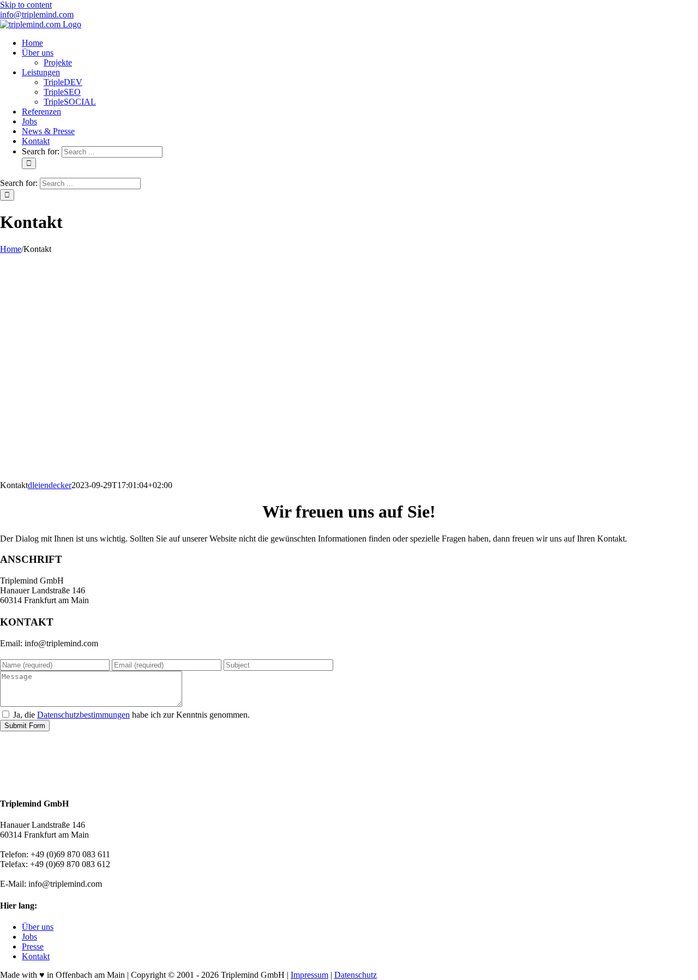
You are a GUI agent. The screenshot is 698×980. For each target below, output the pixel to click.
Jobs (29, 936)
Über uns (37, 926)
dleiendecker (49, 485)
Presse (33, 946)
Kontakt (36, 956)
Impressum (309, 974)
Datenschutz (355, 974)
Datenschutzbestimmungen (83, 714)
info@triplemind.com (37, 14)
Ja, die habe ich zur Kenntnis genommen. (131, 714)
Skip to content (26, 4)
